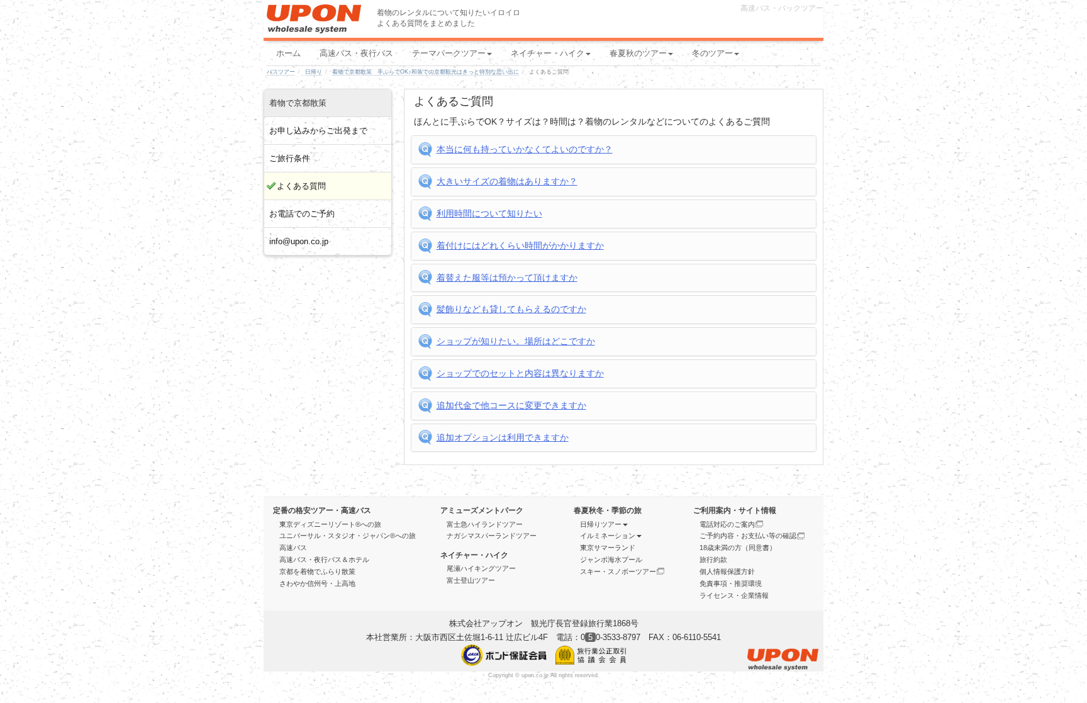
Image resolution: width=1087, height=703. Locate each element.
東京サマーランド (607, 547)
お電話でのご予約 (302, 213)
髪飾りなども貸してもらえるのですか (511, 309)
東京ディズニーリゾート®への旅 (330, 524)
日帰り (313, 72)
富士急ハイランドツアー (485, 524)
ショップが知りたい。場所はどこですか (516, 341)
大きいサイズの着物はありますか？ (507, 181)
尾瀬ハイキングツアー (481, 568)
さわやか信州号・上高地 (317, 583)
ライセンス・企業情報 (734, 595)
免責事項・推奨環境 (731, 583)
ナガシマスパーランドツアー (492, 535)
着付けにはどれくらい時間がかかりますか (520, 245)
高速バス (293, 547)
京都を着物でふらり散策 (317, 571)
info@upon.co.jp (298, 241)
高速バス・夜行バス (356, 53)
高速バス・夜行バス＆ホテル (324, 559)
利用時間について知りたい (489, 213)
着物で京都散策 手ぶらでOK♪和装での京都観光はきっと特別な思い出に (425, 72)
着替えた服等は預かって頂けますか (507, 278)
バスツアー (281, 72)
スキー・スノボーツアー (618, 571)
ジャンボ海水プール (611, 559)
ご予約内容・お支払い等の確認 (748, 535)
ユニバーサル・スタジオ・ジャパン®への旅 (347, 535)
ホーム (288, 53)
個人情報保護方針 (727, 571)
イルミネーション (607, 535)
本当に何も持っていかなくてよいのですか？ (525, 149)
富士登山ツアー (471, 580)
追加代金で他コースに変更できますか (511, 405)
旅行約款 (713, 559)
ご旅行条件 (289, 158)
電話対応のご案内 (727, 524)
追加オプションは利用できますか (503, 437)
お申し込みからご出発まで (318, 130)
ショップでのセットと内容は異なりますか (520, 373)
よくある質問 (301, 186)
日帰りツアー (601, 524)
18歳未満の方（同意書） (738, 547)
